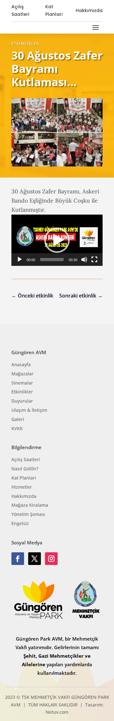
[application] (57, 240)
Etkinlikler (25, 43)
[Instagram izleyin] (51, 558)
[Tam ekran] (94, 259)
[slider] (52, 259)
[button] (57, 240)
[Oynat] (19, 259)
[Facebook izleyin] (17, 558)
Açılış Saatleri (20, 10)
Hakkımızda (89, 10)
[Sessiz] (84, 259)
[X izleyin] (34, 558)
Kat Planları (54, 10)
